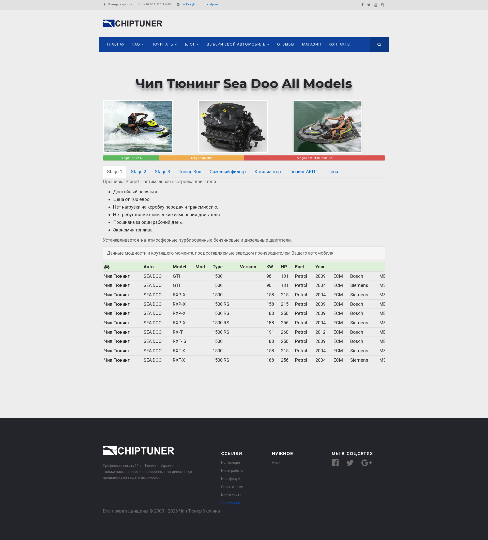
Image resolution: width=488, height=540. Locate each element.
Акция (277, 462)
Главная (116, 44)
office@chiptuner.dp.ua (201, 4)
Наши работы (232, 471)
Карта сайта (231, 495)
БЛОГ (190, 44)
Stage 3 (162, 171)
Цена (332, 171)
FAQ (136, 44)
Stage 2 (138, 171)
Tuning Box (190, 171)
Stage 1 (114, 171)
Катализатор (267, 171)
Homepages (231, 462)
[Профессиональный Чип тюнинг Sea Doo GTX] (327, 126)
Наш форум (230, 479)
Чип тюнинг (230, 503)
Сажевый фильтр (228, 171)
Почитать (162, 44)
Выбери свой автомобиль (236, 44)
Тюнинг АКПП (303, 171)
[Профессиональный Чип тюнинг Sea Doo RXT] (138, 126)
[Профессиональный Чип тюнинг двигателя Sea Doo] (233, 126)
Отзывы (285, 44)
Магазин (311, 44)
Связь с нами (232, 487)
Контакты (339, 44)
